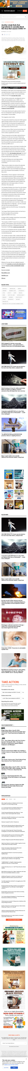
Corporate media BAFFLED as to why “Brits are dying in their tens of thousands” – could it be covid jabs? (13, 413)
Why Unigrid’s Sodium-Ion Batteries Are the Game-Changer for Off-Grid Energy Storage (12, 803)
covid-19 (10, 38)
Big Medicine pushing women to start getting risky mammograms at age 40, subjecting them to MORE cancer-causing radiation (13, 671)
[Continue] (25, 1043)
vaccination (23, 39)
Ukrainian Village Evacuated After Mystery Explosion (12, 839)
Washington (7, 40)
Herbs (18, 38)
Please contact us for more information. (9, 705)
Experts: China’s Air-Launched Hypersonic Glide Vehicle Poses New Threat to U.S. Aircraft (13, 906)
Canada (13, 37)
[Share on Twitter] (7, 35)
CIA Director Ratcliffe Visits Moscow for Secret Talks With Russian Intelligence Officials (12, 818)
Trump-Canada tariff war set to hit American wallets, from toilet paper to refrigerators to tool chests (12, 835)
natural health (3, 39)
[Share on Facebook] (5, 35)
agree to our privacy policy (11, 1064)
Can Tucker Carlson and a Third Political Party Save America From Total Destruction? (13, 760)
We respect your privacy (14, 1046)
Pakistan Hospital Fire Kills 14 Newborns (10, 822)
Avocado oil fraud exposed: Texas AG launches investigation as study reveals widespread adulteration (13, 831)
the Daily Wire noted (16, 95)
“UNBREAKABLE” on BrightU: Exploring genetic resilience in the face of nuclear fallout (11, 863)
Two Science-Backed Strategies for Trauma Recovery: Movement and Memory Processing (13, 897)
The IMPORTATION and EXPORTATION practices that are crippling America (11, 435)
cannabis (17, 37)
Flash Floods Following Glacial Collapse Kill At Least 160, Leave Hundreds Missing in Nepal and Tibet (12, 826)
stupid (19, 39)
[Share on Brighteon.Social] (2, 35)
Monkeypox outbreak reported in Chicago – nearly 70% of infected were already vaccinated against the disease (13, 626)
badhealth (5, 37)
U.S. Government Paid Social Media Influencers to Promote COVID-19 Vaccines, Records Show (12, 808)
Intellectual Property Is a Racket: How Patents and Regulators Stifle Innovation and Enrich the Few (12, 877)
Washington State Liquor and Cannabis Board (17, 40)
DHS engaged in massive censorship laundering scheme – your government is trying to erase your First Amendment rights (13, 345)
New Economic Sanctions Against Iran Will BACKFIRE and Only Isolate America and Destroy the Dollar (12, 786)
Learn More (6, 1067)
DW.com (3, 278)
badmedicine (9, 37)
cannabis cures (21, 37)
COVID (7, 38)
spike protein (16, 39)
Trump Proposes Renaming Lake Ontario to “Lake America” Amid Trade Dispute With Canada (12, 813)
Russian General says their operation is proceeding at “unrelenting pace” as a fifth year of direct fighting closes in (12, 887)
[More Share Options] (9, 35)
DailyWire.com (4, 275)
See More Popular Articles (14, 919)
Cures (13, 38)
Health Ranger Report (7, 725)
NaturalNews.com (5, 272)
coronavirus (3, 38)
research (11, 39)
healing (15, 38)
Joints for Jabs (22, 38)
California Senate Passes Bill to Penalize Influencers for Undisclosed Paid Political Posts (13, 911)
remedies (8, 39)
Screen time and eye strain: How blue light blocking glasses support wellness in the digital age (12, 858)
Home (2, 22)
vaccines (3, 40)
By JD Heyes (3, 31)
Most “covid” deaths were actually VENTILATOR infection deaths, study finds (12, 456)
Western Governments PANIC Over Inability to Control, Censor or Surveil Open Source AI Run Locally (13, 752)
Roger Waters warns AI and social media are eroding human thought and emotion (12, 892)
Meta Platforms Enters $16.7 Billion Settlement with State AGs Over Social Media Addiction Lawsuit (13, 872)
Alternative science (9, 22)
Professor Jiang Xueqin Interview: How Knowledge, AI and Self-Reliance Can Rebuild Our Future (13, 777)
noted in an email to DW (18, 227)
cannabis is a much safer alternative (15, 264)
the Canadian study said (15, 153)
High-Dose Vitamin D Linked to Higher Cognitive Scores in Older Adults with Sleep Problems (13, 844)
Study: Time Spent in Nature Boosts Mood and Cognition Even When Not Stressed (11, 848)
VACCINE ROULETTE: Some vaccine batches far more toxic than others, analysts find (13, 367)
